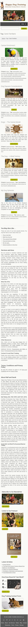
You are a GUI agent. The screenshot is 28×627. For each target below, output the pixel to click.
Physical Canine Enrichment (20, 78)
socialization (17, 115)
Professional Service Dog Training (13, 350)
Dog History (14, 179)
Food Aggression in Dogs (9, 572)
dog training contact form (12, 357)
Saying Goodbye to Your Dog (10, 245)
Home (3, 38)
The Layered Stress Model (9, 239)
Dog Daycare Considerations (11, 86)
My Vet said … (6, 243)
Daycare (14, 109)
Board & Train (6, 591)
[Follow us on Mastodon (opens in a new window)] (7, 620)
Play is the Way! (7, 235)
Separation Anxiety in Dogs (8, 343)
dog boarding (15, 114)
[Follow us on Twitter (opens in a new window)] (9, 620)
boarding (21, 112)
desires (7, 148)
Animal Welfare (7, 564)
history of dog (21, 184)
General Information (10, 146)
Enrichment (14, 68)
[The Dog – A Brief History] (14, 167)
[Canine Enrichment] (14, 56)
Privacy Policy (14, 371)
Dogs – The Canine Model (10, 122)
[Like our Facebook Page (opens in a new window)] (12, 620)
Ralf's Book (14, 556)
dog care (5, 74)
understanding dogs (5, 81)
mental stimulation (7, 76)
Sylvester (14, 212)
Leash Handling (16, 345)
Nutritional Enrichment (16, 76)
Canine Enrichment (8, 45)
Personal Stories (9, 214)
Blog (21, 622)
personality (3, 149)
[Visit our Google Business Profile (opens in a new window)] (17, 620)
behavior (20, 146)
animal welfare (16, 71)
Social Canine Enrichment (18, 79)
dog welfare (15, 74)
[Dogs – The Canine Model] (14, 133)
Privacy (17, 625)
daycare (7, 114)
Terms (12, 625)
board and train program (21, 327)
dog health (10, 74)
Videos (17, 622)
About (6, 622)
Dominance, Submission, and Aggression (13, 571)
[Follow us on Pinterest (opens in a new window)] (15, 620)
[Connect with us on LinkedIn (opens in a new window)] (20, 620)
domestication (14, 184)
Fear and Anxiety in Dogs (9, 241)
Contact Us (5, 610)
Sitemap (21, 625)
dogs (2, 76)
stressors (18, 149)
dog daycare (21, 114)
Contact (25, 622)
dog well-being (21, 74)
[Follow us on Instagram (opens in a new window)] (4, 620)
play (7, 149)
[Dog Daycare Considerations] (14, 97)
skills (14, 149)
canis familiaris (9, 73)
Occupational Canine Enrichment (7, 78)
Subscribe (5, 529)
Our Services (12, 622)
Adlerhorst (19, 214)
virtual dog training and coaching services (16, 329)
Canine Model (14, 143)
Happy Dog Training (16, 254)
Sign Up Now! (6, 506)
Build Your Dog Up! (7, 237)
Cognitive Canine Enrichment (20, 73)
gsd (4, 218)
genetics (24, 148)
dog (2, 74)
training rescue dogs (7, 288)
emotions (20, 148)
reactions (10, 149)
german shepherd (15, 216)
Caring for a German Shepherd (10, 569)
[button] (24, 24)
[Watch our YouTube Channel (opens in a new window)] (23, 620)
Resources (7, 625)
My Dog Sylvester (7, 190)
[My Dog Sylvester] (14, 201)
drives (16, 148)
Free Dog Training (17, 342)
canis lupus (3, 184)
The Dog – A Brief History (10, 156)
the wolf (5, 185)
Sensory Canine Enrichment (6, 79)
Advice (7, 71)
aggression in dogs (12, 311)
